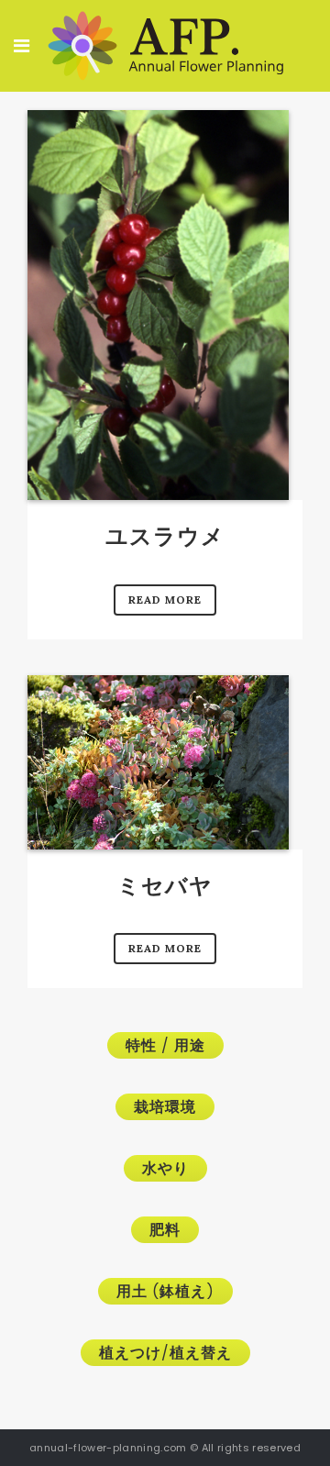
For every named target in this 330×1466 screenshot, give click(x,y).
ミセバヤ (165, 886)
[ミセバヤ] (158, 762)
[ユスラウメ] (158, 305)
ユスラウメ (165, 536)
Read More (165, 599)
